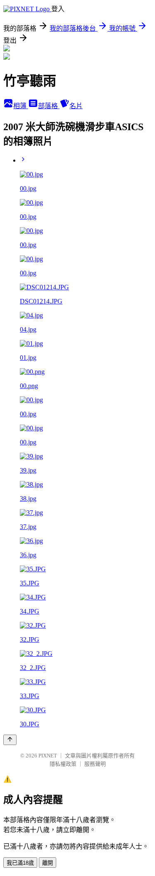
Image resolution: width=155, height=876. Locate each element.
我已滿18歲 (20, 863)
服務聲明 (95, 764)
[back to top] (10, 740)
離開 (47, 863)
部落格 (49, 105)
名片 (76, 105)
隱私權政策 (63, 764)
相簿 (20, 105)
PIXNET (47, 755)
